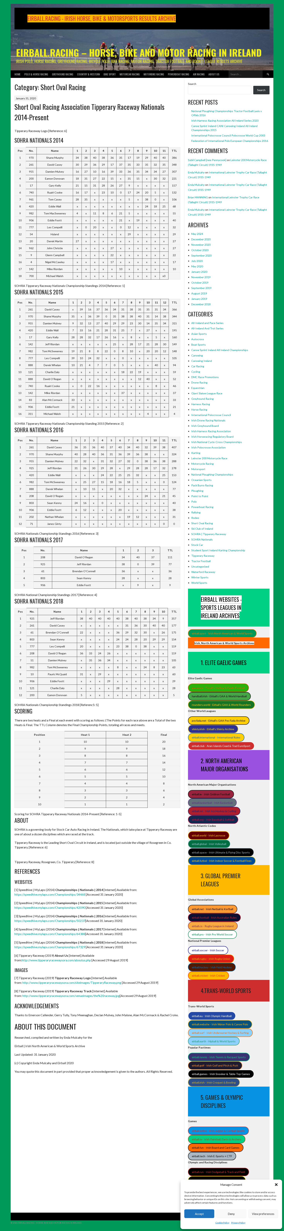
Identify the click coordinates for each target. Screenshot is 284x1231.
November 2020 (201, 244)
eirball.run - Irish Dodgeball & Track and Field (218, 1172)
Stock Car (197, 544)
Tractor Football (201, 561)
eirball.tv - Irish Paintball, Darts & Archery (216, 1139)
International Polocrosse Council (211, 415)
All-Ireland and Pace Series (207, 323)
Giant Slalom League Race (206, 393)
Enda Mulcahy (196, 172)
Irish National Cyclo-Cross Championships (216, 442)
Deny (231, 1214)
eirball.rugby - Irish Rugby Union (211, 958)
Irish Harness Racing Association (211, 431)
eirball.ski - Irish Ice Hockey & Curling (214, 811)
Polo (194, 501)
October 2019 (199, 282)
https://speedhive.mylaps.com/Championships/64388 (49, 934)
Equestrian (197, 388)
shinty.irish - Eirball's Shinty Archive (213, 729)
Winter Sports (199, 577)
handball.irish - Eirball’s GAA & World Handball (219, 696)
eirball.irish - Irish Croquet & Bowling (214, 1082)
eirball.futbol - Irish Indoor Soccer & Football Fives (222, 860)
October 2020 (199, 250)
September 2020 (201, 255)
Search (192, 83)
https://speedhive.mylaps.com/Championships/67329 (49, 947)
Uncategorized (200, 566)
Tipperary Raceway (202, 555)
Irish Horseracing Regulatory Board (212, 436)
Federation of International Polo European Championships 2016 (229, 140)
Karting (195, 452)
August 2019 (199, 293)
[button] (276, 1185)
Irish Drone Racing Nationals (208, 420)
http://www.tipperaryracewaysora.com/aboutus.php (56, 960)
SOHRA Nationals (202, 539)
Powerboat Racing (178, 74)
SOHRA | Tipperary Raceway (208, 534)
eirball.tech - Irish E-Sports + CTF (212, 1156)
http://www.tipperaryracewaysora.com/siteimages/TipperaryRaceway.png (71, 982)
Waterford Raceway (203, 572)
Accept (199, 1214)
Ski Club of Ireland (202, 528)
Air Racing (199, 74)
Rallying (196, 512)
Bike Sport (110, 74)
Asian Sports (199, 333)
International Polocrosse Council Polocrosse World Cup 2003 (228, 135)
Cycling (195, 371)
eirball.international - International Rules (216, 737)
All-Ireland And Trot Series (207, 328)
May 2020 (197, 266)
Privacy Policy (238, 1222)
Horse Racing (199, 409)
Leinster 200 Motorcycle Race (209, 458)
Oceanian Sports (201, 480)
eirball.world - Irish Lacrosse (208, 835)
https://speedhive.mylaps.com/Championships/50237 (49, 920)
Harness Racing (200, 404)
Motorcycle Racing (202, 463)
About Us (213, 74)
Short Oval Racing (202, 523)
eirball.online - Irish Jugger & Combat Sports (218, 1130)
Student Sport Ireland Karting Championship (218, 550)
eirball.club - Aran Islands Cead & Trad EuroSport (221, 746)
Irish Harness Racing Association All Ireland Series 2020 (224, 120)
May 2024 (197, 233)
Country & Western (88, 74)
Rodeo (195, 517)
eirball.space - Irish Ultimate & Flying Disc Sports (221, 852)
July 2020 (197, 261)
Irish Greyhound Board (205, 425)
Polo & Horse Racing (36, 74)
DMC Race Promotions (205, 377)
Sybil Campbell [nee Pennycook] (207, 160)
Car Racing (197, 366)
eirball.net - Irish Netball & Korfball (212, 909)
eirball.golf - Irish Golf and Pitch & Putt (215, 1065)
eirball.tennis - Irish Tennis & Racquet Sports (219, 1057)
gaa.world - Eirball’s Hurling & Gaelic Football (218, 688)
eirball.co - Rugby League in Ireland (213, 926)
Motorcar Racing (130, 74)
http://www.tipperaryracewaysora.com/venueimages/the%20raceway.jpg (71, 995)
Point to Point (199, 496)
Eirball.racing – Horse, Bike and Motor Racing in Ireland (139, 52)
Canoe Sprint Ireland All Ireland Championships (219, 350)
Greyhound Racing (62, 74)
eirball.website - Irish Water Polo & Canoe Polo (220, 1024)
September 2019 (201, 288)
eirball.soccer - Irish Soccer (208, 950)
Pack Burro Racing (202, 485)
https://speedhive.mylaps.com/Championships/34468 (49, 894)
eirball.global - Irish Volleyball (209, 844)
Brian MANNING (198, 197)
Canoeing (197, 355)
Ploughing (197, 490)
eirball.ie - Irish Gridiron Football (211, 794)
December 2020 (201, 239)
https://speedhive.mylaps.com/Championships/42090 (49, 907)
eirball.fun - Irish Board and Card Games (215, 1147)
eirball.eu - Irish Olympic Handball (212, 1016)
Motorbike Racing (154, 74)
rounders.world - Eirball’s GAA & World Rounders (221, 704)
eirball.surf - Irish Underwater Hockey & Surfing (220, 1032)
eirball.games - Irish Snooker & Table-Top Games (221, 1074)
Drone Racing (199, 382)
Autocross (197, 339)
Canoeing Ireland (201, 360)
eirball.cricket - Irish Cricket (208, 975)
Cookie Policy (222, 1222)
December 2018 (201, 304)
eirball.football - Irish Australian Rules (214, 917)
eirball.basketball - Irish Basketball (212, 802)
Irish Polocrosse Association (208, 447)
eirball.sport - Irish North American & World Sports (222, 633)
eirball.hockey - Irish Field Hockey (212, 967)
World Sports (199, 582)
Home (17, 74)
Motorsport (198, 469)
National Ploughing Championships (212, 474)
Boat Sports (198, 344)
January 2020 (199, 271)
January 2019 (199, 298)
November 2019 (201, 277)
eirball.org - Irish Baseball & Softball (213, 819)
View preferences (263, 1214)
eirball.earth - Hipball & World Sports (214, 1041)
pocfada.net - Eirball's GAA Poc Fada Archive (218, 720)
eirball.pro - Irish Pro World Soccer (212, 934)
